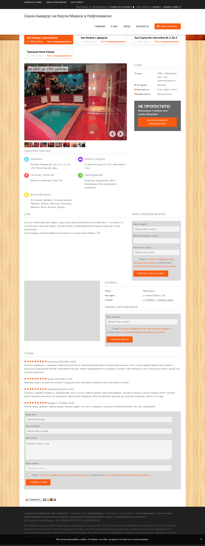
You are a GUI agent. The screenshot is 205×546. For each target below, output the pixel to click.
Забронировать (169, 26)
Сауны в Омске (164, 513)
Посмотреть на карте (121, 7)
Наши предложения (56, 2)
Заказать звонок (119, 339)
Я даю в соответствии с (154, 262)
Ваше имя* (31, 414)
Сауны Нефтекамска (145, 513)
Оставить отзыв (38, 482)
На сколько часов (142, 247)
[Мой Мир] (51, 500)
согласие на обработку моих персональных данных (144, 328)
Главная (99, 26)
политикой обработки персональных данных (154, 266)
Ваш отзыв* (31, 438)
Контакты (142, 26)
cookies (83, 539)
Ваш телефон (140, 224)
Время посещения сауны (145, 236)
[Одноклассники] (48, 500)
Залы (126, 26)
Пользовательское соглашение (129, 517)
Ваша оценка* (32, 463)
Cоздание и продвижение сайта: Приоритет (46, 513)
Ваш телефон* (114, 317)
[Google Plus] (54, 500)
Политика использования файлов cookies (91, 517)
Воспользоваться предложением (157, 122)
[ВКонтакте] (44, 500)
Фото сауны (77, 2)
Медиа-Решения (95, 513)
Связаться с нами (33, 2)
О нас (114, 26)
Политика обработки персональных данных (46, 517)
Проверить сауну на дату (151, 273)
